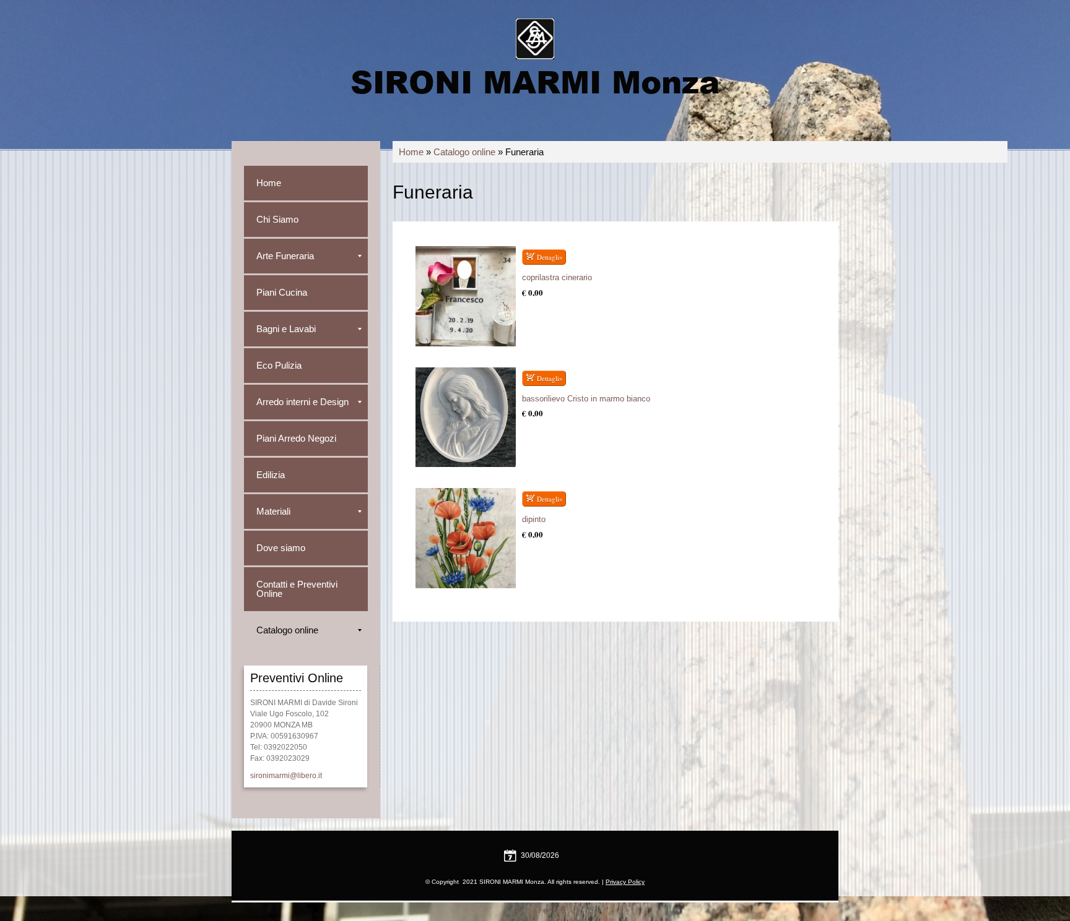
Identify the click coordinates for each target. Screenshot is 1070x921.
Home (411, 152)
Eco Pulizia (279, 365)
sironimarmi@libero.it (286, 775)
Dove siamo (280, 547)
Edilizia (270, 474)
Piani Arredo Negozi (296, 438)
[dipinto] (465, 538)
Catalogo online (464, 152)
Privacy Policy (625, 881)
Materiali (273, 511)
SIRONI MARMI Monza (535, 81)
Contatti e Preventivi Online (296, 589)
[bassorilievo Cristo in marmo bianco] (465, 417)
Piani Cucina (281, 292)
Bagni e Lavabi (286, 328)
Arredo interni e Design (302, 401)
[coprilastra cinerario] (465, 296)
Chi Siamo (277, 219)
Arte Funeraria (285, 256)
